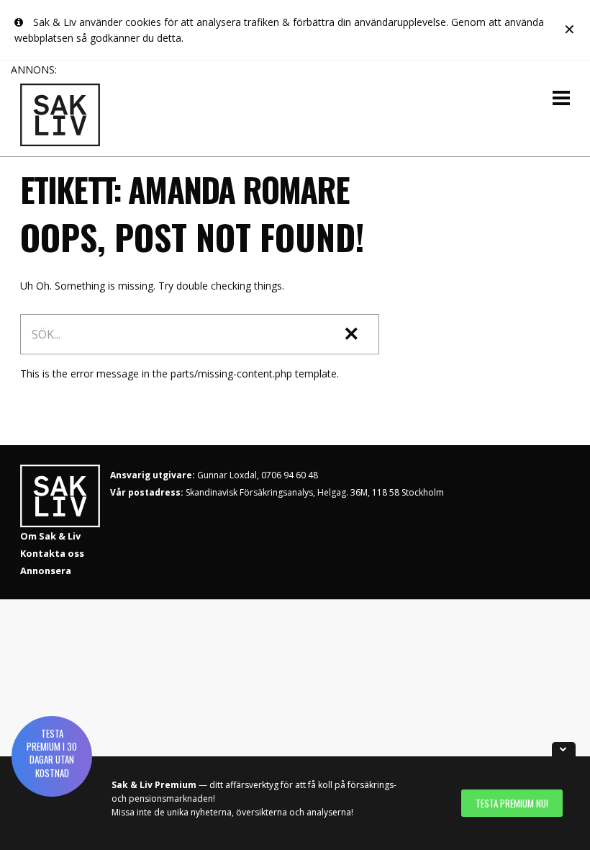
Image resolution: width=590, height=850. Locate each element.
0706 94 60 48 (289, 475)
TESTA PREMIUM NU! (512, 803)
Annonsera (45, 570)
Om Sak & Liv (50, 535)
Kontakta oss (52, 553)
